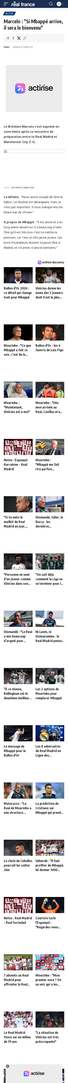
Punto (7, 47)
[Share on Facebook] (13, 38)
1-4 (32, 142)
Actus (9, 13)
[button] (7, 4)
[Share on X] (19, 38)
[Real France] (25, 4)
